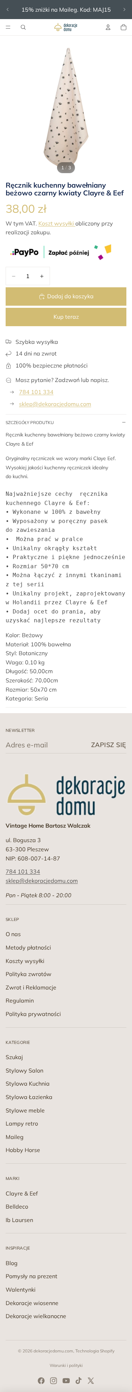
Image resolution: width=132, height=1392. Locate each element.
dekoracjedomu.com (53, 1350)
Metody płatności (28, 947)
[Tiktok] (78, 1380)
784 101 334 (36, 391)
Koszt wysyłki (56, 223)
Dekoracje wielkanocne (36, 1316)
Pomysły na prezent (31, 1276)
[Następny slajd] (124, 9)
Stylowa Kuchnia (28, 1083)
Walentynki (21, 1289)
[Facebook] (41, 1380)
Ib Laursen (19, 1219)
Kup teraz (66, 316)
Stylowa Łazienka (29, 1096)
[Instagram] (53, 1380)
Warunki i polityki (66, 1365)
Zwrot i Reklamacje (31, 987)
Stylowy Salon (24, 1070)
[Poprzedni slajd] (7, 9)
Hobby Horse (23, 1149)
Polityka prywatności (33, 1013)
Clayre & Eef (22, 1193)
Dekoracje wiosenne (32, 1302)
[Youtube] (66, 1380)
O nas (13, 934)
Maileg (15, 1136)
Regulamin (20, 1000)
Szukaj (14, 1057)
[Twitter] (91, 1380)
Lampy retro (22, 1123)
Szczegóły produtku (30, 422)
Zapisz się (108, 745)
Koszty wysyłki (25, 960)
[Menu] (8, 27)
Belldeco (17, 1206)
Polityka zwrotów (28, 973)
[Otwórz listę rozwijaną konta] (108, 27)
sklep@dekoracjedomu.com (55, 403)
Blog (12, 1263)
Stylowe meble (25, 1110)
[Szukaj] (23, 27)
